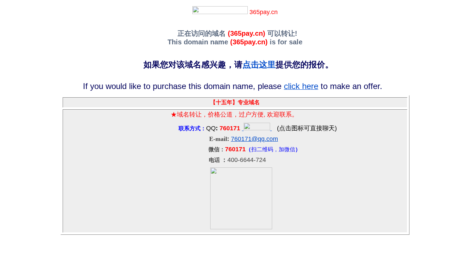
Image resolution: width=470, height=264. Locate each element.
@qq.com (265, 138)
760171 (241, 138)
